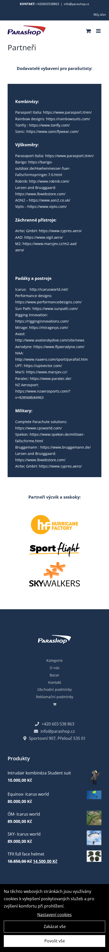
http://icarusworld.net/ (49, 289)
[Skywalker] (54, 564)
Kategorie (54, 660)
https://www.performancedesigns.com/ (48, 302)
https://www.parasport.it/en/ (67, 112)
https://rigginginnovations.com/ (42, 321)
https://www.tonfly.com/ (49, 125)
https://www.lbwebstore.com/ (40, 193)
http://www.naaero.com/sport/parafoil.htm (51, 359)
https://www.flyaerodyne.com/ (58, 346)
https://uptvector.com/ (43, 365)
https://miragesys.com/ (48, 327)
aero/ (19, 250)
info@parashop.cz (76, 4)
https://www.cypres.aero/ (60, 230)
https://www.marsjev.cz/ (46, 372)
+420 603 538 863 (58, 724)
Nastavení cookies (54, 914)
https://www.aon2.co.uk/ (49, 200)
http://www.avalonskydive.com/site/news (49, 340)
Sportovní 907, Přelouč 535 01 (57, 738)
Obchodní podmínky (54, 689)
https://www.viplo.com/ (47, 206)
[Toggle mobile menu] (98, 31)
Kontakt (54, 682)
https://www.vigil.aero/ (43, 237)
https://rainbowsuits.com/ (68, 118)
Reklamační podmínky (54, 696)
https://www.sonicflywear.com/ (52, 131)
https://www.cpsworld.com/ (38, 428)
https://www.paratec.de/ (50, 378)
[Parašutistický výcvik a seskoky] (54, 539)
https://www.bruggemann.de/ (65, 447)
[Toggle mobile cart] (88, 31)
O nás (55, 667)
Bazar (54, 675)
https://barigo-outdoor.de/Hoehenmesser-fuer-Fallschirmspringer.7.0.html (42, 168)
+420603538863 (47, 4)
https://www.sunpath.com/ (55, 308)
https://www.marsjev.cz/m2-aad (50, 243)
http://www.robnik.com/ (49, 181)
